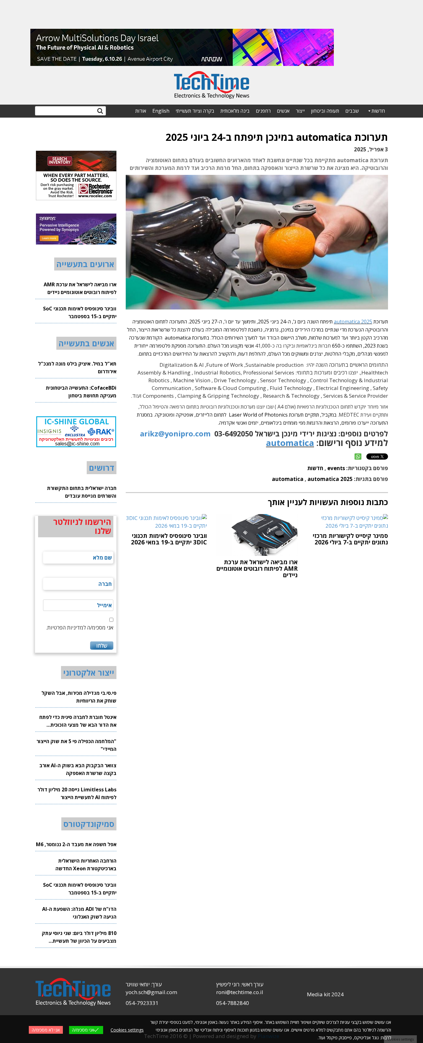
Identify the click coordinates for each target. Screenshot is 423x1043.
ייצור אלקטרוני (88, 672)
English (160, 110)
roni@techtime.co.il (239, 992)
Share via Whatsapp (358, 456)
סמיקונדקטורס (88, 824)
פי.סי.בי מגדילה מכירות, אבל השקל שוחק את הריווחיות (78, 697)
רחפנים (263, 110)
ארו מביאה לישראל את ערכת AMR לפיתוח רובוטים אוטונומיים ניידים (80, 288)
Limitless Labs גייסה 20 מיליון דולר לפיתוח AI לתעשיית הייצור (76, 793)
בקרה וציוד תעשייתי (195, 110)
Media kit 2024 (325, 994)
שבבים (352, 110)
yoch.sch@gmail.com (151, 992)
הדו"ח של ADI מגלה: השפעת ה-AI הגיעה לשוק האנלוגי (79, 913)
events (336, 468)
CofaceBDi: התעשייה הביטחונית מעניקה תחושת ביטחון (81, 391)
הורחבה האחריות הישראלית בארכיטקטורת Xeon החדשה (85, 864)
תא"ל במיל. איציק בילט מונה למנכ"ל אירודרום (77, 367)
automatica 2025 (353, 321)
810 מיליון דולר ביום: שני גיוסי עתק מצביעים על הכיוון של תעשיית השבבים (79, 937)
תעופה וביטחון (325, 110)
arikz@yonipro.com (175, 434)
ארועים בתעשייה (85, 264)
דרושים (101, 467)
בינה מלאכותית (235, 110)
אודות (140, 110)
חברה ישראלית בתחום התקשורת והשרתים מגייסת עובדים (81, 492)
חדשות (378, 110)
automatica (290, 442)
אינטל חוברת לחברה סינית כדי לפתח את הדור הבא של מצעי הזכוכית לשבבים (77, 721)
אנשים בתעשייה (86, 343)
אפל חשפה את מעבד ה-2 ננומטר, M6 (76, 844)
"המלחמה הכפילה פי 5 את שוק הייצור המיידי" (76, 745)
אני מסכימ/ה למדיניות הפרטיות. (79, 627)
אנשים (283, 110)
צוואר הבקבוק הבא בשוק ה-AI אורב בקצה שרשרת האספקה (77, 769)
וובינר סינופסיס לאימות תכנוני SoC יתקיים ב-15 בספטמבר (79, 312)
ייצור (300, 110)
